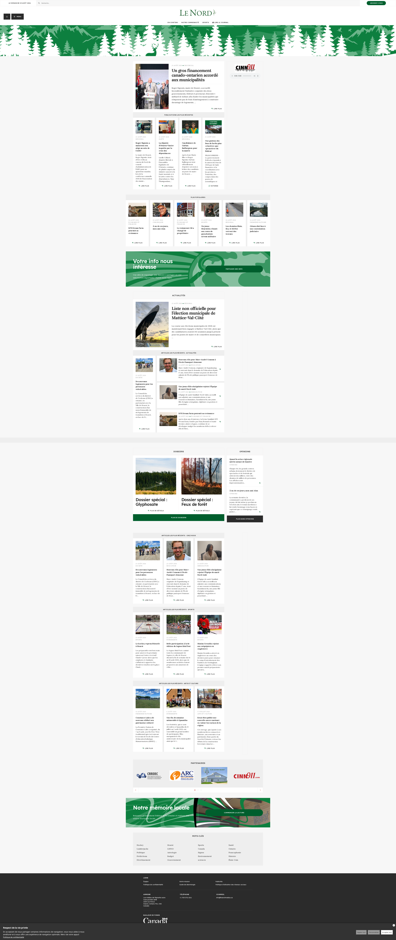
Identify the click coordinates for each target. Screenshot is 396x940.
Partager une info (234, 269)
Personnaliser (374, 932)
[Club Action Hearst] (214, 775)
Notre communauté (190, 22)
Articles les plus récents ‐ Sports (178, 609)
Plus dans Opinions (245, 519)
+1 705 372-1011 (186, 898)
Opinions (245, 451)
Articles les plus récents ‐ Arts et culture (178, 683)
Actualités (178, 295)
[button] (17, 17)
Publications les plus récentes (178, 115)
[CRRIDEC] (149, 775)
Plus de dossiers (178, 518)
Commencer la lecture (234, 813)
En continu (173, 22)
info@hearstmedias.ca (224, 898)
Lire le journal (221, 22)
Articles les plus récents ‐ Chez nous (179, 535)
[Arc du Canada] (182, 775)
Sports (205, 22)
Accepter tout (387, 932)
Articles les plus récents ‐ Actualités (178, 353)
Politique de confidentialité (13, 937)
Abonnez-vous (376, 3)
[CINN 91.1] (246, 775)
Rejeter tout (361, 932)
